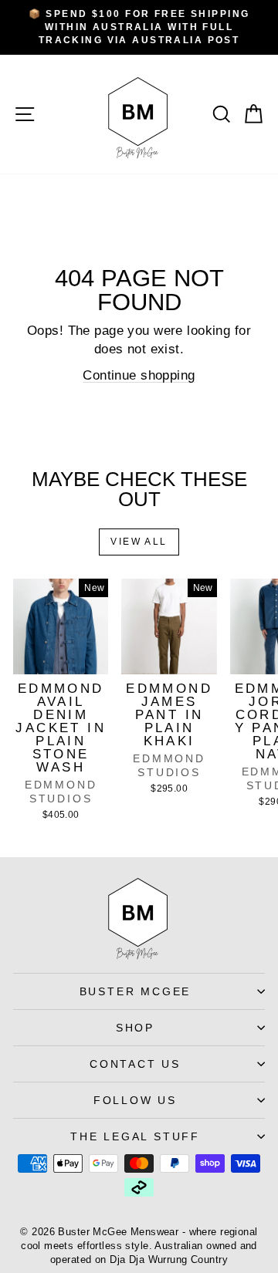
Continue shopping (139, 375)
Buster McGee (136, 991)
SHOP (135, 1027)
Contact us (135, 1064)
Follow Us (135, 1100)
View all (138, 541)
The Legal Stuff (135, 1136)
